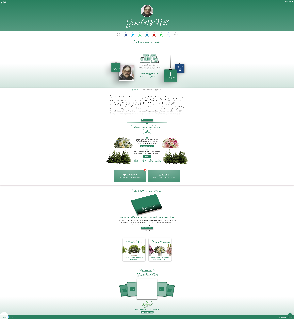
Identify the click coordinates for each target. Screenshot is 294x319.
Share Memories (148, 312)
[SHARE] (168, 34)
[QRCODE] (119, 34)
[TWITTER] (133, 34)
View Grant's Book (147, 228)
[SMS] (161, 34)
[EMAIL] (154, 34)
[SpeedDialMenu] (290, 315)
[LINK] (175, 34)
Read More (147, 117)
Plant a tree (146, 156)
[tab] (136, 89)
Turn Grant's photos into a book (149, 74)
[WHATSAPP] (140, 34)
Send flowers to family (147, 146)
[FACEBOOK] (126, 34)
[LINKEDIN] (147, 34)
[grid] (147, 68)
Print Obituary (148, 120)
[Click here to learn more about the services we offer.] (147, 304)
